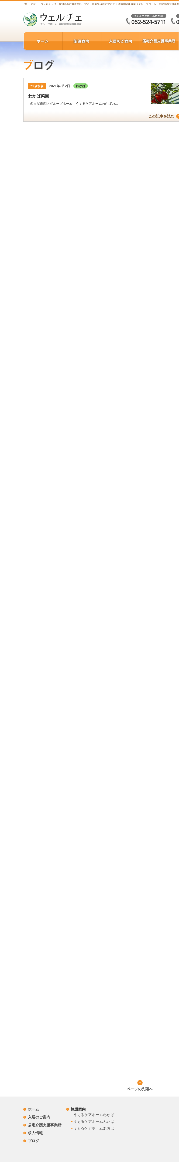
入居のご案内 (39, 1117)
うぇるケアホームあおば (93, 1128)
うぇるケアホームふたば (93, 1121)
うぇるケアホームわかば (93, 1115)
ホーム (33, 1109)
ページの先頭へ (140, 1089)
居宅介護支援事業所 (45, 1125)
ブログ (33, 1141)
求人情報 (35, 1133)
